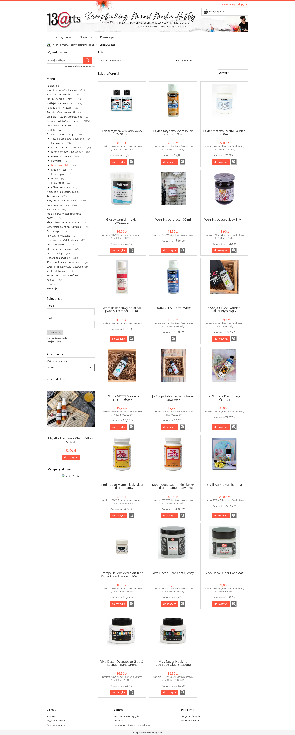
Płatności (118, 720)
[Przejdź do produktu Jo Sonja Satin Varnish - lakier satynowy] (173, 370)
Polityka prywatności (57, 724)
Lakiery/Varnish (60, 165)
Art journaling (55, 253)
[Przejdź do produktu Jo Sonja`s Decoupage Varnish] (224, 370)
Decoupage (53, 231)
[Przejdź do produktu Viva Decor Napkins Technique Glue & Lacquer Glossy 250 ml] (173, 635)
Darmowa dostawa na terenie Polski (132, 724)
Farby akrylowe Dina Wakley (67, 152)
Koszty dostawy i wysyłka (126, 716)
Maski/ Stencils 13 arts (59, 98)
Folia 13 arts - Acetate (59, 107)
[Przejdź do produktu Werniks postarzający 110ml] (224, 193)
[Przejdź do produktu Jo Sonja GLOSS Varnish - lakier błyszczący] (224, 281)
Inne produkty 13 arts (59, 125)
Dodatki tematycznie (58, 257)
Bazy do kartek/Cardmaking (62, 200)
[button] (131, 162)
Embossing (57, 143)
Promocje (52, 288)
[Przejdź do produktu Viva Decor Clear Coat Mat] (224, 547)
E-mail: (51, 305)
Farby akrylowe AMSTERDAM (67, 147)
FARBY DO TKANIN (61, 156)
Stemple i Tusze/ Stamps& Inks (64, 116)
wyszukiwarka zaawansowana (79, 65)
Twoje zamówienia (190, 716)
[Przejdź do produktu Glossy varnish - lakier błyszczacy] (121, 193)
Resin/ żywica (58, 174)
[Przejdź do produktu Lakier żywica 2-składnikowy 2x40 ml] (121, 105)
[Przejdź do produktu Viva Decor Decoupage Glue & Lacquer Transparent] (121, 635)
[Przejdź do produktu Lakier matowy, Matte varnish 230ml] (224, 105)
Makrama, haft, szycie (59, 249)
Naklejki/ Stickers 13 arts (61, 103)
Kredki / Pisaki (59, 169)
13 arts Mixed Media (58, 94)
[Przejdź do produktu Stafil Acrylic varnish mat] (224, 458)
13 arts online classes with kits (64, 262)
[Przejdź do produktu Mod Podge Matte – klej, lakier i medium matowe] (121, 458)
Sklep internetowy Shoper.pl (147, 732)
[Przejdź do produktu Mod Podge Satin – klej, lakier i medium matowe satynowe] (173, 458)
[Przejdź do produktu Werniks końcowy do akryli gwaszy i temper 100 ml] (121, 281)
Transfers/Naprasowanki (61, 112)
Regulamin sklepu (56, 720)
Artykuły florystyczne (58, 235)
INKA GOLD (57, 183)
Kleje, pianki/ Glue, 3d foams (63, 222)
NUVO (54, 178)
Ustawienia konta (190, 720)
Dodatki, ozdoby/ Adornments (64, 121)
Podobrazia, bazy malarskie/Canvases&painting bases (64, 214)
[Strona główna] (64, 18)
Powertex (56, 160)
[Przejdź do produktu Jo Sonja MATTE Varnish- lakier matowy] (121, 370)
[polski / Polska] (70, 475)
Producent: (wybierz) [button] (110, 60)
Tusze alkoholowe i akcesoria (67, 138)
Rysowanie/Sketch (57, 244)
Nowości (51, 284)
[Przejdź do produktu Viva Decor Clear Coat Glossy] (173, 547)
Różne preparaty (60, 187)
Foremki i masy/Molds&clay (62, 240)
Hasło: (50, 318)
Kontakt (51, 716)
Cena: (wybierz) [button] (184, 60)
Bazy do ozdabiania (58, 205)
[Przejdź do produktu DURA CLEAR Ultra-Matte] (173, 281)
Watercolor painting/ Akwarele (64, 226)
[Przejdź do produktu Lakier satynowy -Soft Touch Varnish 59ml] (173, 105)
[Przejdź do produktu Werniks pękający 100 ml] (173, 193)
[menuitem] (61, 37)
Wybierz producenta (57, 361)
